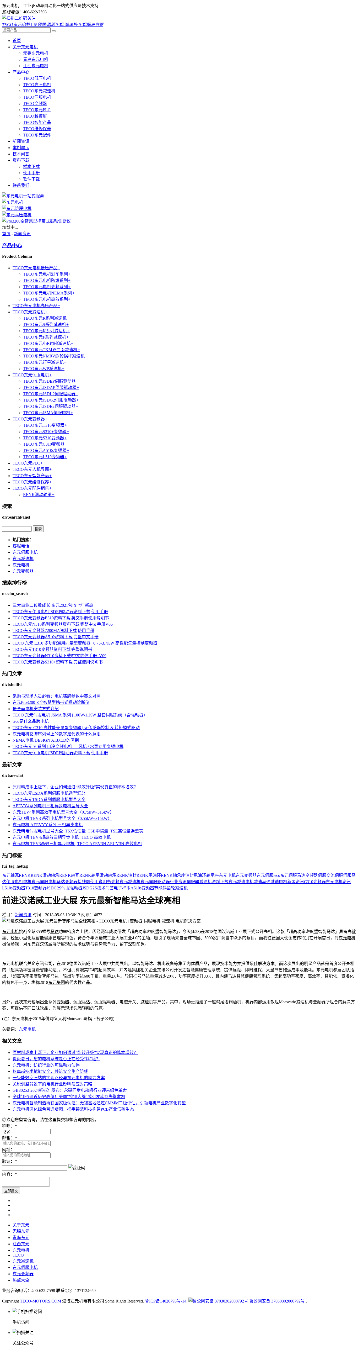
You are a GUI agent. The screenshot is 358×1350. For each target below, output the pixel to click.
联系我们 (21, 185)
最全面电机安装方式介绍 (36, 708)
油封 (189, 875)
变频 (115, 881)
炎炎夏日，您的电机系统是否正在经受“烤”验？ (56, 1059)
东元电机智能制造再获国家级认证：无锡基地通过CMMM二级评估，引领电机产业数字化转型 (99, 1103)
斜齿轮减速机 (175, 888)
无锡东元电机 (35, 53)
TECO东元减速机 (39, 91)
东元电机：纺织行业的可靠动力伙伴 (46, 1065)
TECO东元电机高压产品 (36, 305)
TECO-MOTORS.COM (40, 1301)
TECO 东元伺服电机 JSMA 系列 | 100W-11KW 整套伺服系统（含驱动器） (80, 715)
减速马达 (262, 881)
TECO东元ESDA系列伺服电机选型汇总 (49, 793)
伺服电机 (14, 881)
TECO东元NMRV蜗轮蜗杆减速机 (55, 356)
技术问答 (21, 154)
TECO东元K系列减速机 (46, 331)
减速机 (205, 881)
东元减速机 (23, 558)
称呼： (9, 1126)
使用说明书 (100, 881)
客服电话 (21, 546)
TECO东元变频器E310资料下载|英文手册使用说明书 (61, 618)
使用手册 (31, 173)
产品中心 (21, 72)
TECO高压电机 (37, 84)
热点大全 (21, 1280)
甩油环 (200, 875)
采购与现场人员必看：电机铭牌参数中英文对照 (57, 696)
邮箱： (9, 1138)
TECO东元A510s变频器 (46, 450)
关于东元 (21, 1225)
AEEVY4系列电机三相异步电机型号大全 (50, 806)
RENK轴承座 (173, 875)
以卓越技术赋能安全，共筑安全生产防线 (50, 1071)
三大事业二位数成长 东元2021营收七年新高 (53, 605)
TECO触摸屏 (35, 116)
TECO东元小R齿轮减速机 (48, 343)
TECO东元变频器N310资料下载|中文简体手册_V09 (59, 655)
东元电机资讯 (338, 881)
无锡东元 (21, 1231)
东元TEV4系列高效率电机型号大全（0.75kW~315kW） (63, 812)
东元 (6, 875)
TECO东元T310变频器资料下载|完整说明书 (52, 649)
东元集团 (56, 982)
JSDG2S (89, 888)
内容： (9, 1174)
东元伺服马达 (292, 875)
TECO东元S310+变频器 (46, 431)
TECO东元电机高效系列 (47, 299)
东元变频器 (23, 571)
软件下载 (31, 179)
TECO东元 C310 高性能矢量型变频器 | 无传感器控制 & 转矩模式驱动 (76, 727)
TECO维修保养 (37, 128)
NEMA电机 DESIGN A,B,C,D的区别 (46, 740)
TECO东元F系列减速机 (46, 337)
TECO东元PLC (37, 110)
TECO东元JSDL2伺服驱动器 (50, 394)
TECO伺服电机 (37, 97)
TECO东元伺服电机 (32, 375)
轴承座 (212, 875)
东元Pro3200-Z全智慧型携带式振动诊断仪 (51, 702)
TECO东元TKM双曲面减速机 (51, 349)
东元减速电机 (241, 881)
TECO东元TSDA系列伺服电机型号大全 (49, 799)
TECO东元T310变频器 (45, 425)
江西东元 (21, 1244)
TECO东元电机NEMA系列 (49, 293)
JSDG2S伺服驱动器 (64, 888)
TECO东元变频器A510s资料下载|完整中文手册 (56, 637)
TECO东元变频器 (30, 419)
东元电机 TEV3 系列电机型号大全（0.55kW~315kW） (62, 818)
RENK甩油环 (149, 875)
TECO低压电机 (37, 78)
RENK (25, 875)
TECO (18, 1255)
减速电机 (278, 881)
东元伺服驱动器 (155, 881)
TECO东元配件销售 (32, 488)
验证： (9, 1161)
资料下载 (21, 160)
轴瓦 (14, 875)
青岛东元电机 (35, 59)
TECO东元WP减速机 (43, 368)
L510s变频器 (13, 888)
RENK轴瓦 (69, 875)
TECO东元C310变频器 (45, 444)
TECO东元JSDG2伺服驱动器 (51, 400)
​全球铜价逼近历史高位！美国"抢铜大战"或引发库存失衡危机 (69, 1096)
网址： (8, 1149)
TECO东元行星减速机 (45, 362)
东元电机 (21, 565)
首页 (17, 40)
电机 (27, 881)
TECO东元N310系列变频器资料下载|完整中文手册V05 (63, 624)
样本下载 (31, 166)
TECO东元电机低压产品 (36, 268)
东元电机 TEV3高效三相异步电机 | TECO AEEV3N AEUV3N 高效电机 (77, 843)
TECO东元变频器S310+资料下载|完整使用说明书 (58, 662)
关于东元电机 (25, 47)
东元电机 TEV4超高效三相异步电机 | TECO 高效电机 (62, 837)
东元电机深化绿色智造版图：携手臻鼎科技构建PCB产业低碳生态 (73, 1109)
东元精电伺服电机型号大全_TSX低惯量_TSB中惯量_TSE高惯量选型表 (78, 831)
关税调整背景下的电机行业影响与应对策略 (52, 1084)
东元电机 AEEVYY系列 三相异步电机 (48, 824)
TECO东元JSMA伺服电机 (48, 412)
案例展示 (21, 147)
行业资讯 (178, 881)
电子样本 (122, 888)
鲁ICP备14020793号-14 (165, 1301)
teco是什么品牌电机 (31, 721)
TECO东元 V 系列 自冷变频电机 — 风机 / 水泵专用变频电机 (68, 746)
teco (276, 875)
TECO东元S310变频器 (45, 438)
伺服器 (193, 881)
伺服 (322, 875)
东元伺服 (265, 875)
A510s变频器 (142, 888)
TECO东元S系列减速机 (46, 324)
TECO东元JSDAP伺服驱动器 (51, 387)
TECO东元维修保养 (32, 482)
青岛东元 (21, 1237)
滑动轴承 (108, 875)
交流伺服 (334, 875)
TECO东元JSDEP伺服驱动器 (51, 381)
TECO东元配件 (37, 135)
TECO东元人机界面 (32, 469)
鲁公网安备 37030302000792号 (276, 1301)
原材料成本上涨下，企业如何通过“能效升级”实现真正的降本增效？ (75, 787)
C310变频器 (315, 881)
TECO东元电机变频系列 (47, 286)
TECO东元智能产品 (32, 475)
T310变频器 (36, 888)
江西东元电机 (35, 66)
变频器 (311, 875)
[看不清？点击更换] (76, 1167)
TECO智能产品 (37, 122)
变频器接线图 (77, 881)
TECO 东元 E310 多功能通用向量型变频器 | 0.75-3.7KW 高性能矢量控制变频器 (85, 643)
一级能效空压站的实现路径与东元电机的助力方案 (59, 1077)
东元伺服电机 (25, 552)
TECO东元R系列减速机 (46, 318)
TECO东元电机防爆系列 (47, 280)
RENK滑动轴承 (39, 494)
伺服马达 (81, 1002)
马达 (61, 881)
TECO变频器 (35, 103)
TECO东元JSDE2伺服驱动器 (50, 406)
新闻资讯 (21, 141)
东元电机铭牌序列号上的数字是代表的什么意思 (57, 734)
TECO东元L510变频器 (45, 457)
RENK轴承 (89, 875)
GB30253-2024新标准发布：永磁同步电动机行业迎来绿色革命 (70, 1090)
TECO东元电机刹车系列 (47, 274)
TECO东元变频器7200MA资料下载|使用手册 (53, 630)
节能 (158, 888)
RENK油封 (126, 875)
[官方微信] (19, 18)
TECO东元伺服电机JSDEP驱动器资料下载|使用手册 (60, 611)
